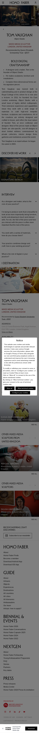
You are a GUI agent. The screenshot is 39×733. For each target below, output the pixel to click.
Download (31, 728)
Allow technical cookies (25, 388)
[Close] (3, 728)
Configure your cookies (20, 393)
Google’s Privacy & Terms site (16, 353)
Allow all (9, 388)
